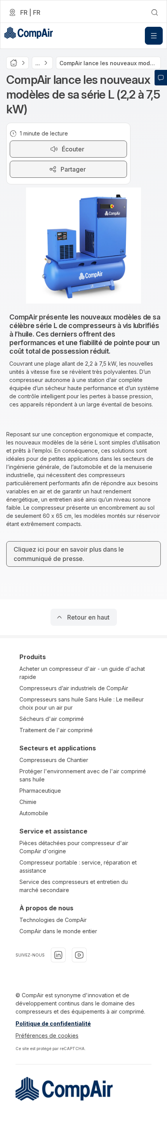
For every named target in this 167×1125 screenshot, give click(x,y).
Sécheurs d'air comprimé (51, 718)
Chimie (28, 802)
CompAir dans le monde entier (58, 931)
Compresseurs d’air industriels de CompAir (73, 688)
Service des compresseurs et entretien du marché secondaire (73, 885)
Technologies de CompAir (53, 920)
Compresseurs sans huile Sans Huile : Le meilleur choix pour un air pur (81, 703)
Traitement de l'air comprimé (56, 730)
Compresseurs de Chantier (53, 760)
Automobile (33, 813)
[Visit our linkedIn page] (58, 955)
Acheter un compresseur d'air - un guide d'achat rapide (82, 672)
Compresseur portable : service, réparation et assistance (78, 866)
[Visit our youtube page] (79, 955)
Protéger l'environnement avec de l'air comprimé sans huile (82, 775)
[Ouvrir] (154, 36)
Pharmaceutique (40, 790)
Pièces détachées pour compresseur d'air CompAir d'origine (73, 847)
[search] (155, 12)
